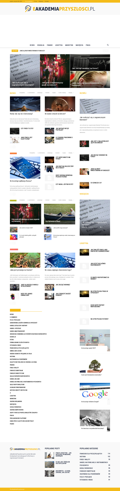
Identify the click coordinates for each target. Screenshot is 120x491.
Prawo (12, 424)
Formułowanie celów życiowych (19, 342)
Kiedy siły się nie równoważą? (21, 114)
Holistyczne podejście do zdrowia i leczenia (23, 362)
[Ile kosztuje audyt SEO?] (95, 340)
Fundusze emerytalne (16, 370)
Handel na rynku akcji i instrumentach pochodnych (25, 382)
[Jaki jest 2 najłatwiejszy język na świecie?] (84, 144)
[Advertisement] (60, 29)
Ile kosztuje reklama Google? (90, 402)
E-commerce (31, 92)
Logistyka (59, 45)
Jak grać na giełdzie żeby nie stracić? (65, 167)
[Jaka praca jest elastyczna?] (14, 140)
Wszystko (22, 92)
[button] (108, 45)
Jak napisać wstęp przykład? (62, 129)
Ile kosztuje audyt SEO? (88, 348)
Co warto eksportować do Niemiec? (100, 278)
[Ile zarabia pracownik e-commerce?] (49, 140)
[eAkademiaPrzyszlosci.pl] (60, 8)
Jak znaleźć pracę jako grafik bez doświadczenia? (100, 250)
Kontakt (47, 1)
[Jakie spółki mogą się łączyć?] (47, 229)
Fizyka (54, 92)
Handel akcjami (15, 379)
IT (10, 393)
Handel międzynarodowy (17, 331)
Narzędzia (79, 45)
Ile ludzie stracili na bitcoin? (55, 114)
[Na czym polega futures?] (84, 321)
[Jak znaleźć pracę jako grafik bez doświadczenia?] (84, 252)
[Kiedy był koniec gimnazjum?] (14, 296)
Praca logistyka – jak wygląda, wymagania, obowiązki (63, 454)
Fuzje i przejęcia (15, 320)
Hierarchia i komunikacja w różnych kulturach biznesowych (28, 334)
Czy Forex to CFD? (27, 128)
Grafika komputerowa (16, 410)
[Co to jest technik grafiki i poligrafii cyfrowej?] (13, 237)
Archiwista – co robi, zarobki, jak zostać (63, 471)
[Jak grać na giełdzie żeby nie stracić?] (49, 169)
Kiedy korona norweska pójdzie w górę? (64, 176)
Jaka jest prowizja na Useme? (21, 270)
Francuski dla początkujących (19, 348)
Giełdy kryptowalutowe (17, 384)
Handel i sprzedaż (15, 328)
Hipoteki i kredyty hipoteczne (18, 390)
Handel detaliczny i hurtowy (18, 325)
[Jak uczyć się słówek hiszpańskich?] (84, 266)
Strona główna (28, 1)
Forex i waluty (62, 92)
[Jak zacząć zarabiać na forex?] (84, 157)
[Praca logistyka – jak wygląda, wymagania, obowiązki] (49, 455)
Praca (88, 45)
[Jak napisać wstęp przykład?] (49, 131)
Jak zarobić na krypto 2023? (26, 228)
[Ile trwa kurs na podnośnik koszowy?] (95, 421)
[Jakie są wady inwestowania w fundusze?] (84, 171)
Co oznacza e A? (96, 183)
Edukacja (40, 45)
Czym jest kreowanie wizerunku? (91, 375)
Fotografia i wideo (15, 345)
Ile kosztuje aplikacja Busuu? (21, 181)
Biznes (32, 45)
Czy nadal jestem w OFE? (64, 184)
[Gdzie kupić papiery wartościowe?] (84, 307)
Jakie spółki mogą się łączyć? (60, 228)
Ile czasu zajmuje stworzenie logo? (58, 270)
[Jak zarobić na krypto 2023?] (13, 229)
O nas (35, 1)
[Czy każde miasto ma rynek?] (49, 160)
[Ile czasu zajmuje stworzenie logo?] (60, 260)
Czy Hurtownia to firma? (53, 221)
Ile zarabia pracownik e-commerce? (64, 138)
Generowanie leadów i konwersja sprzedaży (23, 323)
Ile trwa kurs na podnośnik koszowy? (92, 428)
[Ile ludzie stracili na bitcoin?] (60, 103)
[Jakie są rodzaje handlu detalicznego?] (14, 287)
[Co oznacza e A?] (84, 185)
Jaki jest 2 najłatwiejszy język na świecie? (100, 142)
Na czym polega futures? (99, 319)
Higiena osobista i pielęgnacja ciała (21, 353)
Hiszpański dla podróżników (18, 359)
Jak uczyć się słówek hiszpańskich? (98, 264)
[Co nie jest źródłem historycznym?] (49, 464)
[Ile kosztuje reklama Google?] (95, 394)
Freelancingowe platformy (18, 418)
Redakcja (84, 227)
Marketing (69, 45)
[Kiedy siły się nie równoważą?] (25, 103)
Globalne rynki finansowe (18, 387)
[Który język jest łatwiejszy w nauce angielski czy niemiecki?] (25, 214)
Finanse (50, 45)
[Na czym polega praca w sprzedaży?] (84, 294)
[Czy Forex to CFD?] (14, 131)
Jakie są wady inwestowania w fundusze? (32, 50)
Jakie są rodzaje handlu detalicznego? (29, 285)
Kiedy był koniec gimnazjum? (26, 294)
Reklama (41, 1)
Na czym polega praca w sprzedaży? (99, 292)
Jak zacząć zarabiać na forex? (99, 155)
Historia (12, 356)
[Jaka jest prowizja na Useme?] (25, 260)
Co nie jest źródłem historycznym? (63, 462)
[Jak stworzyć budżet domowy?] (49, 296)
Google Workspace (15, 407)
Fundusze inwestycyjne (17, 373)
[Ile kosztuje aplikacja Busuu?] (25, 168)
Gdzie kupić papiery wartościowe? (97, 306)
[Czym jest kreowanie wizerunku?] (95, 367)
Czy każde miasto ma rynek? (63, 158)
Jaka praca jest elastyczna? (26, 138)
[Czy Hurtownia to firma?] (59, 214)
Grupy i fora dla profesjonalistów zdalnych (23, 412)
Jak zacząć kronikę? (63, 285)
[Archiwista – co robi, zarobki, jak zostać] (49, 473)
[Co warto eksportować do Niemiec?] (84, 280)
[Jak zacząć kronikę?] (49, 287)
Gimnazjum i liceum (15, 351)
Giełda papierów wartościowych (20, 376)
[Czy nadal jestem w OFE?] (49, 187)
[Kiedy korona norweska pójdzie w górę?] (49, 178)
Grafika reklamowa (16, 401)
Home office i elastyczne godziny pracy (22, 421)
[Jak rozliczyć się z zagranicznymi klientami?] (95, 106)
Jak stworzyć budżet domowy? (63, 294)
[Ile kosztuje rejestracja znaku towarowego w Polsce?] (47, 237)
